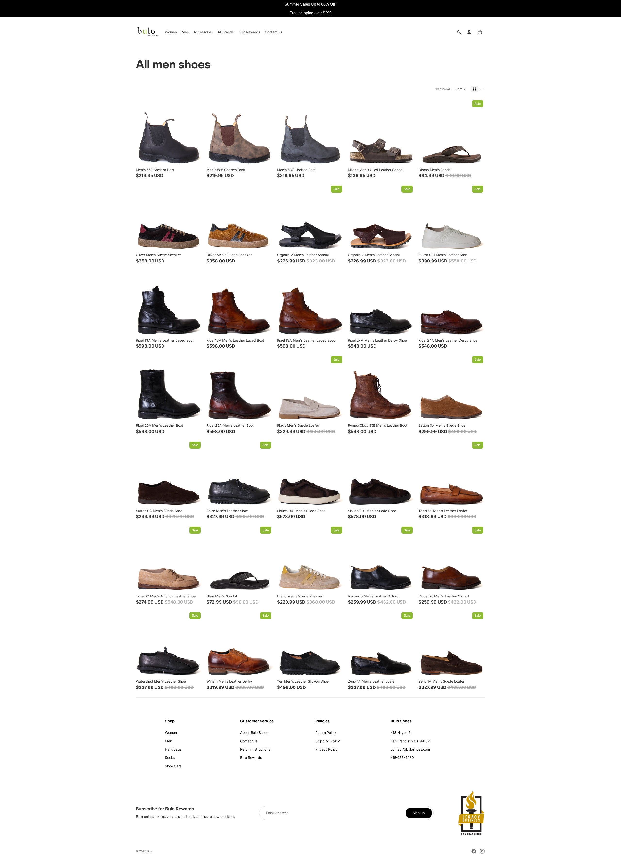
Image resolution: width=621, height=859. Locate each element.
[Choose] (195, 157)
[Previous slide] (143, 131)
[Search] (459, 32)
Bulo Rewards (251, 757)
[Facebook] (474, 851)
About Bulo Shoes (254, 732)
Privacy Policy (326, 749)
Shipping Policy (327, 741)
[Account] (469, 32)
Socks (170, 757)
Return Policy (325, 732)
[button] (460, 89)
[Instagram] (482, 851)
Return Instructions (255, 749)
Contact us (248, 741)
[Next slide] (195, 131)
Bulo (150, 851)
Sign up (419, 813)
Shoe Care (173, 766)
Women (171, 732)
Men (168, 741)
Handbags (173, 749)
